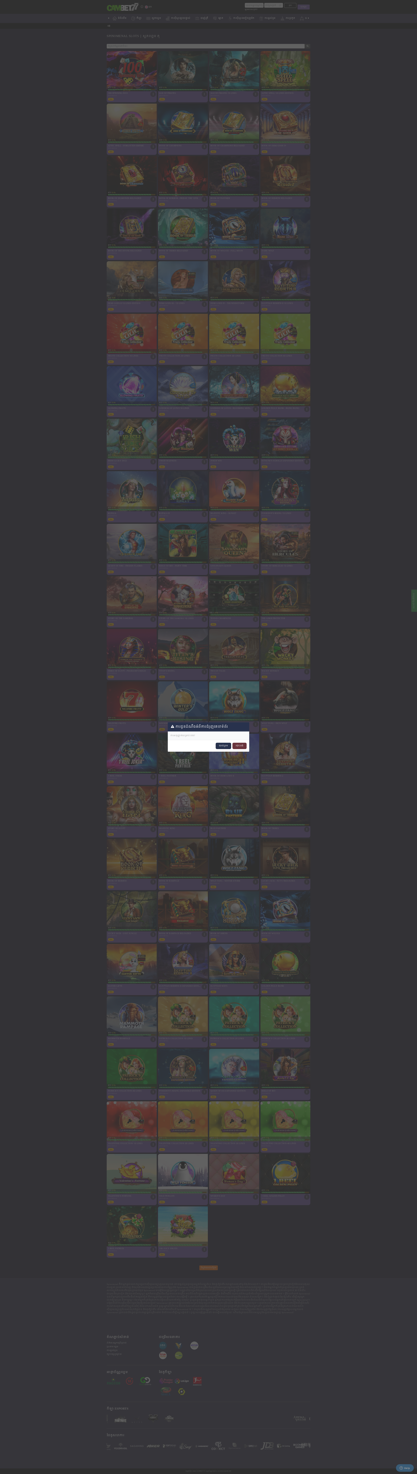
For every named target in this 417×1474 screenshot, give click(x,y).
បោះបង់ (239, 746)
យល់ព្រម (223, 746)
